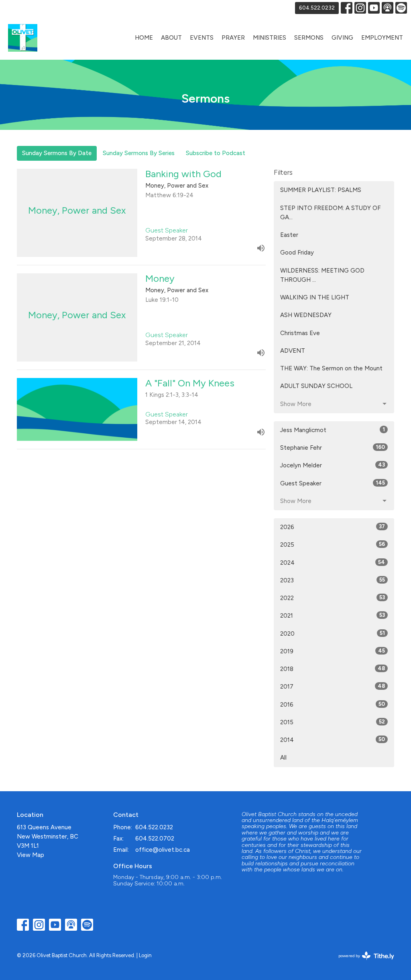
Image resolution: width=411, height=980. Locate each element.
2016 (332, 704)
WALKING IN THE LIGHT (314, 297)
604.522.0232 (317, 8)
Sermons (309, 37)
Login (145, 955)
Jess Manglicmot (332, 430)
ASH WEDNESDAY (306, 315)
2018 (332, 669)
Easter (289, 234)
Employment (382, 37)
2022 (332, 598)
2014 (332, 740)
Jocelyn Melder (332, 465)
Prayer (233, 37)
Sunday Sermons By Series (139, 153)
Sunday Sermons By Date (57, 153)
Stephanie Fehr (332, 447)
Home (144, 37)
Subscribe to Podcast (215, 153)
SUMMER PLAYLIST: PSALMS (320, 190)
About (171, 37)
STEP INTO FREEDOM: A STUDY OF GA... (330, 212)
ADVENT (292, 350)
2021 (332, 615)
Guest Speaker (332, 483)
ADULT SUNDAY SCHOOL (316, 386)
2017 (332, 686)
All (283, 757)
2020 (332, 633)
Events (202, 37)
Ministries (269, 37)
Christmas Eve (300, 333)
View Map (30, 855)
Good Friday (297, 252)
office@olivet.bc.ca (162, 849)
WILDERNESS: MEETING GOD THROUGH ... (322, 275)
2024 (332, 562)
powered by (362, 962)
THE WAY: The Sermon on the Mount (331, 368)
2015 (332, 722)
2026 (332, 527)
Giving (342, 37)
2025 (332, 544)
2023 (332, 580)
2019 (332, 651)
